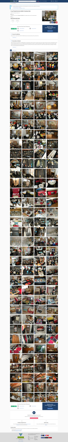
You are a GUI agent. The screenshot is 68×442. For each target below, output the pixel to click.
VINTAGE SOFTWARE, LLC (22, 438)
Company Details (34, 28)
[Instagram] (45, 435)
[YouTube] (46, 435)
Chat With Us (21, 437)
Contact (29, 439)
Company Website (21, 28)
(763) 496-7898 (21, 30)
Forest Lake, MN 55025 (19, 429)
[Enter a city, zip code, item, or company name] (35, 1)
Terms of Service (36, 436)
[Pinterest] (48, 435)
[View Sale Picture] (16, 56)
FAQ (28, 436)
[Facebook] (41, 435)
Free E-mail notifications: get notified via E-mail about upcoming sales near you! (34, 434)
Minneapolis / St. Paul (17, 430)
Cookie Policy (36, 439)
